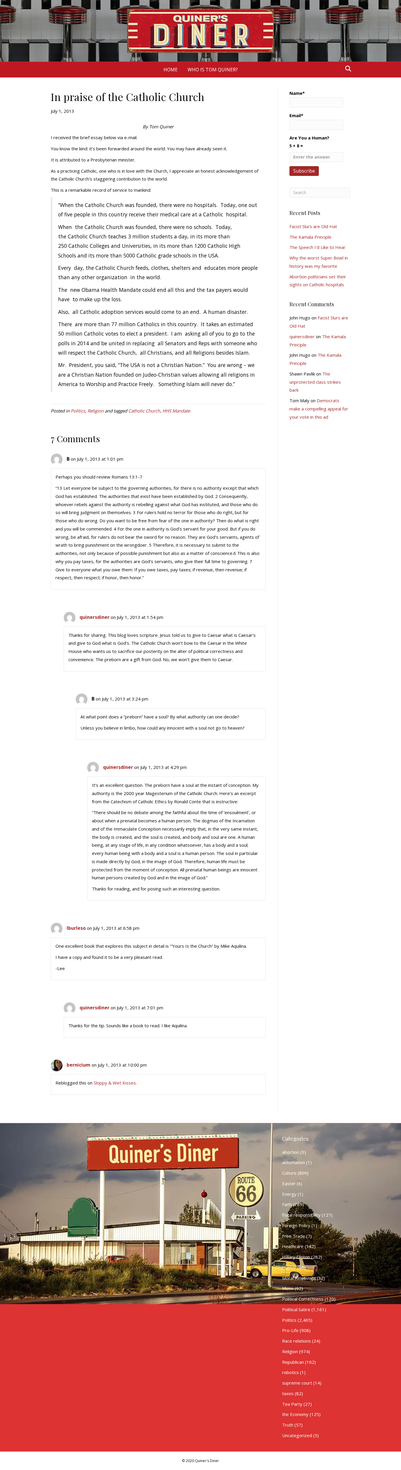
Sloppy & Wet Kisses (115, 1083)
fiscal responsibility (301, 1215)
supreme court (297, 1383)
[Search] (346, 68)
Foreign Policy (296, 1225)
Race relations (296, 1341)
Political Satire (296, 1309)
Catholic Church (144, 411)
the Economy (295, 1414)
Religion (95, 411)
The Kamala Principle (310, 237)
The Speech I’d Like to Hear (317, 247)
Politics (78, 411)
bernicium (78, 1065)
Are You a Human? (309, 142)
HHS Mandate (176, 411)
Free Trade (293, 1236)
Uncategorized (297, 1435)
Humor (289, 1267)
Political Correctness (303, 1299)
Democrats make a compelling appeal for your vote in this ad (318, 409)
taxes (288, 1393)
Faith (287, 1204)
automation (293, 1162)
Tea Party (292, 1404)
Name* (297, 93)
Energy (289, 1194)
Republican (293, 1362)
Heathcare (293, 1246)
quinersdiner (94, 617)
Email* (296, 115)
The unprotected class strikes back (315, 382)
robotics (290, 1372)
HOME (171, 69)
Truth (287, 1425)
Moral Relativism (299, 1278)
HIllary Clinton (296, 1257)
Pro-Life (290, 1330)
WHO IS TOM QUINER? (213, 69)
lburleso (76, 928)
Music (288, 1288)
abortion (290, 1152)
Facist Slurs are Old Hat (313, 226)
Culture (289, 1173)
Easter (289, 1183)
